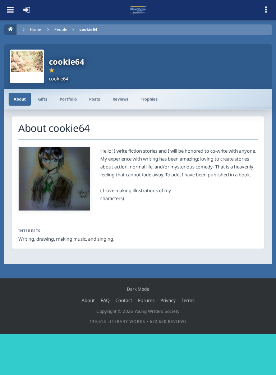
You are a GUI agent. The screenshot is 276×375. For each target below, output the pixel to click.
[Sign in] (26, 10)
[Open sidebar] (266, 10)
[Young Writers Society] (138, 10)
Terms (187, 300)
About (20, 99)
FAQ (105, 300)
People (60, 29)
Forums (146, 300)
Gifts (42, 99)
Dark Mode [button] (138, 289)
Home (35, 29)
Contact (123, 300)
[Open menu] (10, 10)
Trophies (149, 99)
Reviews (120, 99)
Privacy (168, 300)
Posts (94, 99)
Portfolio (68, 99)
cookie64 (88, 29)
